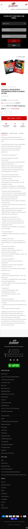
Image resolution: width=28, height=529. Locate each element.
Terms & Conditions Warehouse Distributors (10, 471)
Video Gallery (4, 493)
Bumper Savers (4, 397)
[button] (1, 5)
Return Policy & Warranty (6, 469)
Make (3, 27)
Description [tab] (4, 133)
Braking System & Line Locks (7, 394)
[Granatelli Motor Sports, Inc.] (13, 5)
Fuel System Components (7, 411)
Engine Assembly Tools (6, 402)
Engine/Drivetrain (5, 405)
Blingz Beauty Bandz (5, 391)
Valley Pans (3, 450)
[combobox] (14, 23)
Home (2, 9)
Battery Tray (4, 385)
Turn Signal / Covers (5, 447)
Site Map (3, 502)
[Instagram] (14, 360)
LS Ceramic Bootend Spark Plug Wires (9, 421)
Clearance (3, 399)
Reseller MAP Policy (5, 466)
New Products (4, 374)
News (2, 505)
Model (3, 33)
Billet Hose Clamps (5, 388)
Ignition (7, 9)
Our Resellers (4, 499)
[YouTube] (17, 360)
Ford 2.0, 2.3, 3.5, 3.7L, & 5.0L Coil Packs (10, 408)
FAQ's (2, 460)
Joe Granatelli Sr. (5, 496)
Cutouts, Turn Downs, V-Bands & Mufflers (10, 376)
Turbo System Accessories (7, 444)
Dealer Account (4, 507)
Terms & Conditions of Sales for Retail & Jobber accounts (14, 474)
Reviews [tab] (21, 133)
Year (3, 20)
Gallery (2, 490)
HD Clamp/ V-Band (5, 415)
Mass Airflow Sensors (6, 424)
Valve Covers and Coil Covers (7, 453)
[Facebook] (10, 360)
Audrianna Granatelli (5, 484)
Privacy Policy (4, 463)
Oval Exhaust (4, 430)
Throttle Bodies (4, 441)
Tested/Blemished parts (6, 438)
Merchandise (4, 427)
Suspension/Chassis (5, 435)
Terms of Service (17, 524)
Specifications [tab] (13, 133)
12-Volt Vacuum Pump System (7, 379)
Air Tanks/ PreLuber (5, 382)
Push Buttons (4, 433)
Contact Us (3, 487)
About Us (3, 482)
